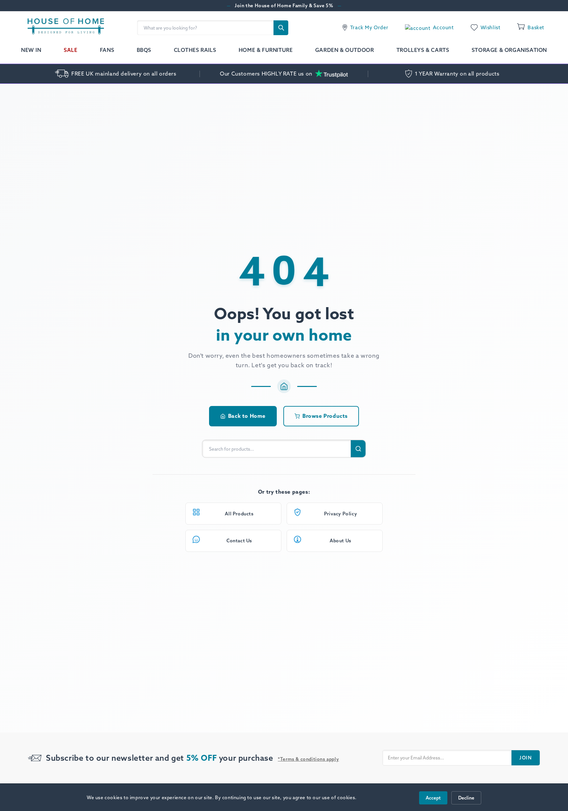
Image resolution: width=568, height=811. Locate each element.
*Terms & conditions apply (308, 759)
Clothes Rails (195, 50)
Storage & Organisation (509, 50)
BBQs (144, 50)
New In (31, 50)
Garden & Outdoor (344, 50)
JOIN (525, 758)
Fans (107, 50)
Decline (466, 798)
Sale (70, 50)
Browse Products (325, 416)
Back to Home (247, 416)
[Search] (280, 27)
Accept (433, 798)
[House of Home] (62, 27)
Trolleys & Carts (422, 50)
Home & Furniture (266, 50)
